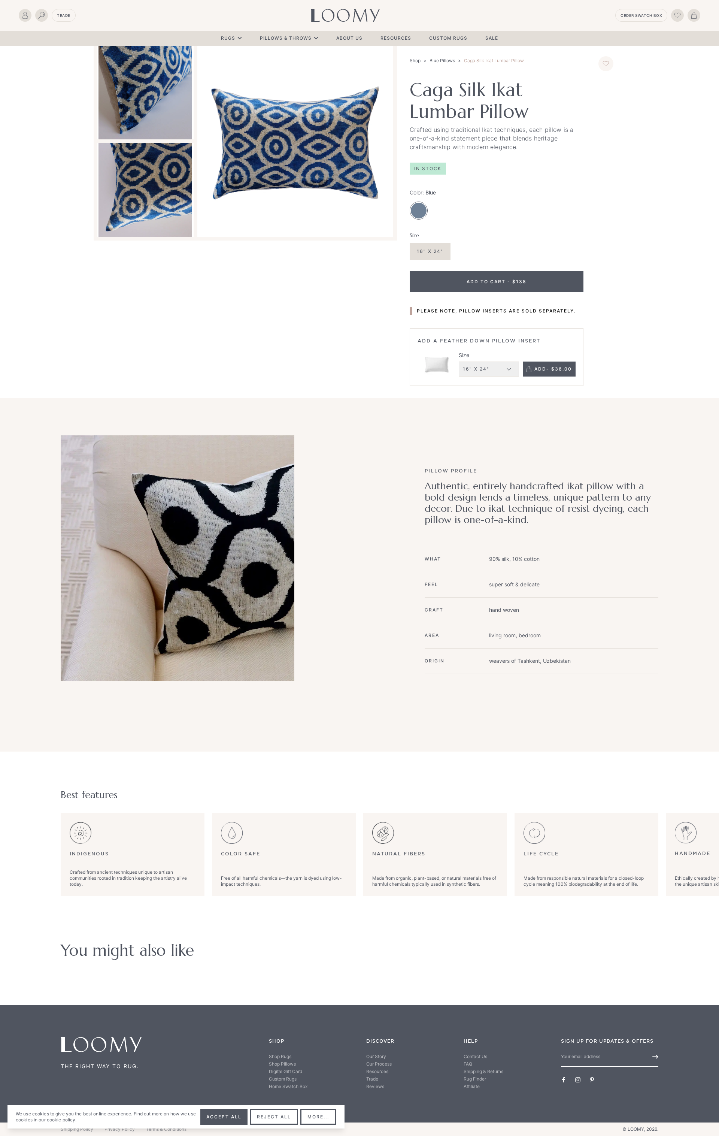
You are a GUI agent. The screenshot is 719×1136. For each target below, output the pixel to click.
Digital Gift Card (285, 1071)
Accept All (224, 1117)
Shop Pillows (282, 1064)
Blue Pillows (442, 60)
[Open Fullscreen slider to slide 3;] (145, 190)
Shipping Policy (77, 1129)
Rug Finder (475, 1079)
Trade (63, 15)
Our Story (376, 1056)
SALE (491, 38)
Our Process (379, 1064)
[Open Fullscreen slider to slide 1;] (295, 141)
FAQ (468, 1064)
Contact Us (475, 1056)
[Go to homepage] (345, 15)
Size (464, 355)
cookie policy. (62, 1120)
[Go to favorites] (677, 15)
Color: (423, 192)
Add (553, 369)
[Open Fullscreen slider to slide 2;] (145, 92)
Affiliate (472, 1086)
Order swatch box (641, 15)
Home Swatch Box (288, 1086)
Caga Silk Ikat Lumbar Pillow (494, 60)
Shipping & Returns (483, 1071)
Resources (395, 38)
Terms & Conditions (166, 1129)
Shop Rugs (280, 1056)
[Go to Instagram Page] (577, 1079)
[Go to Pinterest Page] (592, 1079)
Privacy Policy (119, 1129)
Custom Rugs (448, 38)
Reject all (274, 1117)
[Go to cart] (694, 15)
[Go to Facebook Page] (563, 1079)
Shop (415, 60)
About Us (349, 38)
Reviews (375, 1086)
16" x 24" (430, 251)
